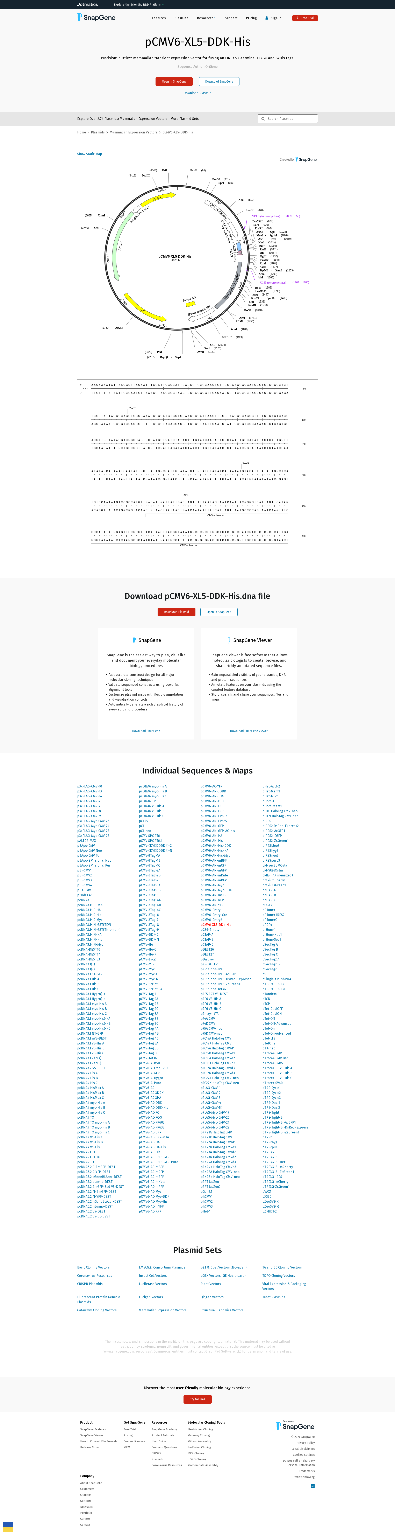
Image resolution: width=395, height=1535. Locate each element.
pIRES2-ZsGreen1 (275, 841)
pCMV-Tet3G (148, 1058)
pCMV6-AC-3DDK (151, 1093)
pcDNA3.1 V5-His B (90, 1048)
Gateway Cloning (199, 1435)
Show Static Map (89, 154)
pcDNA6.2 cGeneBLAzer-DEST (99, 1177)
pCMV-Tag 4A (148, 1028)
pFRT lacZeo (210, 1182)
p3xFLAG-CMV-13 (89, 791)
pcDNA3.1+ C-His (89, 915)
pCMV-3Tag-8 (149, 925)
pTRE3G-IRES (272, 1177)
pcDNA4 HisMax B (90, 1093)
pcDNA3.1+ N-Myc (90, 944)
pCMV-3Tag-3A (149, 885)
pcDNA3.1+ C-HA (89, 910)
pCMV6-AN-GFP (212, 826)
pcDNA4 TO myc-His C (93, 1132)
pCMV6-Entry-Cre (214, 915)
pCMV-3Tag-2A (149, 870)
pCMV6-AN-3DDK (213, 791)
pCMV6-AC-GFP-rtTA (154, 1137)
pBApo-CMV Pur (89, 855)
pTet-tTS (268, 1038)
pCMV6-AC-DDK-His (153, 1108)
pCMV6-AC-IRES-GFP (154, 1157)
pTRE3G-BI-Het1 (274, 1162)
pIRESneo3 (270, 855)
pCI (141, 826)
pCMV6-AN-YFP (212, 905)
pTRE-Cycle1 (271, 1088)
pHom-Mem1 (272, 806)
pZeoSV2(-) (270, 1206)
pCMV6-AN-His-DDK (216, 846)
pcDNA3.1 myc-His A (92, 1004)
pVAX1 (266, 1192)
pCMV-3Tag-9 (149, 930)
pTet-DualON (272, 1014)
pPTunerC (269, 920)
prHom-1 (268, 930)
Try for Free (197, 1399)
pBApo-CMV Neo (89, 851)
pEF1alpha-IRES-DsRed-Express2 (226, 979)
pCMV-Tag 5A (148, 1043)
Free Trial (307, 18)
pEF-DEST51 (209, 964)
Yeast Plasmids (273, 1297)
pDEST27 (207, 954)
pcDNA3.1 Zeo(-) (89, 1063)
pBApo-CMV (86, 846)
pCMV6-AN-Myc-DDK (216, 890)
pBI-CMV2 (84, 875)
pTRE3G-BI (270, 1157)
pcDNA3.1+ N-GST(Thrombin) (98, 930)
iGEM (127, 1447)
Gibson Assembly (199, 1441)
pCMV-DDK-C (148, 935)
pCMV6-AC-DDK (150, 1103)
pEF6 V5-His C (211, 1009)
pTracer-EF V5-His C (277, 1078)
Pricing (251, 18)
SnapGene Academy (165, 1429)
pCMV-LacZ (147, 959)
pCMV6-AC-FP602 (152, 1122)
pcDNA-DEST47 (88, 954)
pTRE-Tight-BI (272, 1117)
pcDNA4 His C (87, 1083)
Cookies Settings (304, 1455)
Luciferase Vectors (153, 1284)
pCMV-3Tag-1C (149, 865)
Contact (85, 1525)
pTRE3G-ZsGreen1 (275, 1187)
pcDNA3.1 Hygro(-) (91, 999)
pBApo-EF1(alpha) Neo (94, 860)
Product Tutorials (163, 1435)
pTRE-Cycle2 (271, 1093)
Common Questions (164, 1447)
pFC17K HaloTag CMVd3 (218, 1073)
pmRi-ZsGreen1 (274, 885)
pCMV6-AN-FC (211, 806)
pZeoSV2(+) (270, 1201)
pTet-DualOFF (272, 1009)
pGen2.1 (206, 1192)
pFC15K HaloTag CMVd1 (218, 1053)
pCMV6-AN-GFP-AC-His (218, 831)
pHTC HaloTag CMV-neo (279, 811)
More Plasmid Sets (185, 119)
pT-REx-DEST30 (274, 984)
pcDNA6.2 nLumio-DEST (95, 1206)
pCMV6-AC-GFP (150, 1132)
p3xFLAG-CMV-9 (89, 816)
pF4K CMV (208, 1024)
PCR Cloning (196, 1453)
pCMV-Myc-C (148, 974)
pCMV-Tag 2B (148, 1004)
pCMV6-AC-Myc (150, 1192)
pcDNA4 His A (87, 1073)
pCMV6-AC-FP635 (151, 1127)
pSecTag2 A (270, 959)
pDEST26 (207, 949)
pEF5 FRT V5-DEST (214, 994)
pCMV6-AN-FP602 (214, 816)
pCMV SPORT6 (149, 836)
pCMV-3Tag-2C (149, 880)
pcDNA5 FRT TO (88, 1157)
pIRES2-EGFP (272, 836)
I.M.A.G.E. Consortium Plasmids (162, 1267)
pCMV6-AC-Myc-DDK (154, 1197)
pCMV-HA (146, 944)
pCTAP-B (207, 940)
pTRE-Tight (270, 1112)
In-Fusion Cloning (199, 1447)
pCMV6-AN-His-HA (214, 851)
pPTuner (268, 910)
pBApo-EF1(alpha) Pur (93, 865)
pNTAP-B (269, 895)
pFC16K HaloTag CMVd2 (218, 1063)
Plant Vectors (211, 1284)
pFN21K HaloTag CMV (216, 1137)
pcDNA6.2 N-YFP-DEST (94, 1197)
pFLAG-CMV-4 (211, 1103)
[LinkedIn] (313, 1486)
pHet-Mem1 (271, 791)
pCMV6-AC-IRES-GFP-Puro (158, 1162)
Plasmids (181, 18)
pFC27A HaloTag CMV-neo (220, 1078)
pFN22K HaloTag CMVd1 (218, 1147)
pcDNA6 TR (147, 801)
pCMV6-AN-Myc (212, 885)
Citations (85, 1495)
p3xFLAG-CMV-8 (89, 811)
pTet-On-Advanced (276, 1033)
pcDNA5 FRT (86, 1152)
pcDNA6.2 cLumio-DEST (95, 1182)
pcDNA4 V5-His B (90, 1142)
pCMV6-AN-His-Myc (215, 855)
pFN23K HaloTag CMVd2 (218, 1157)
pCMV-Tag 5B (148, 1048)
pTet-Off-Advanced (277, 1024)
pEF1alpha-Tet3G (213, 989)
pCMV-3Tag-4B (150, 905)
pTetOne (268, 1043)
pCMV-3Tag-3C (149, 895)
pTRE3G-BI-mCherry (277, 1167)
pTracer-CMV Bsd (275, 1058)
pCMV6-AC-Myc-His (153, 1201)
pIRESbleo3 (270, 846)
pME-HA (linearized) (277, 875)
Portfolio (86, 1513)
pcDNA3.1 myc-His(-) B (93, 1024)
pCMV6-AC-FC (149, 1112)
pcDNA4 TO (85, 1117)
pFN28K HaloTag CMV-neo (220, 1177)
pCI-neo (145, 831)
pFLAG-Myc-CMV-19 (215, 1112)
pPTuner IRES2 (273, 915)
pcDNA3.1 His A (88, 979)
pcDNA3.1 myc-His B (92, 1009)
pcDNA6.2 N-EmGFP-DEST (96, 1192)
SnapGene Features (93, 1429)
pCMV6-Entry (211, 910)
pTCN (266, 999)
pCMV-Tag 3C (148, 1024)
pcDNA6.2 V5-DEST (91, 1211)
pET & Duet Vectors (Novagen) (223, 1267)
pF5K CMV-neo (211, 1033)
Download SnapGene (219, 81)
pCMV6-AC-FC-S (150, 1117)
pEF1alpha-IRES (212, 969)
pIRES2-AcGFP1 (273, 831)
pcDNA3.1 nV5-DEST (92, 1038)
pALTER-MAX (86, 841)
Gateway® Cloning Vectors (97, 1310)
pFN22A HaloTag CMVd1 (218, 1142)
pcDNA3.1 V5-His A (90, 1043)
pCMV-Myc (147, 969)
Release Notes (90, 1447)
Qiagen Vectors (212, 1297)
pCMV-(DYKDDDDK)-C (155, 846)
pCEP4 (143, 821)
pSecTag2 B (271, 964)
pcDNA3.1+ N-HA (89, 935)
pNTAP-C (269, 900)
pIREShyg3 (270, 851)
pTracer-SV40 (272, 1083)
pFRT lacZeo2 (211, 1187)
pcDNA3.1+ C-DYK (90, 905)
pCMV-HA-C (147, 949)
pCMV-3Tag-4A (150, 900)
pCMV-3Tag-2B (149, 875)
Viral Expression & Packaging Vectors (284, 1286)
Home (81, 132)
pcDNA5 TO (85, 1162)
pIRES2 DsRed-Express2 (280, 826)
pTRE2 (267, 1137)
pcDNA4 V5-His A (89, 1137)
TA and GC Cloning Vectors (282, 1267)
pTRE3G (268, 1152)
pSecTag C (270, 954)
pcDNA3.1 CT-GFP (89, 974)
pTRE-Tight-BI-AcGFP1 (279, 1122)
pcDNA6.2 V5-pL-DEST (93, 1216)
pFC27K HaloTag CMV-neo (220, 1083)
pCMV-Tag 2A (148, 999)
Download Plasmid (197, 93)
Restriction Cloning (200, 1429)
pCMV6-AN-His (212, 841)
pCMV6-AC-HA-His (152, 1147)
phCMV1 (207, 1197)
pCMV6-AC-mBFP (151, 1167)
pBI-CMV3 (84, 880)
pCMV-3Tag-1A (149, 855)
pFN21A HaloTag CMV (216, 1132)
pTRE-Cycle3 (271, 1098)
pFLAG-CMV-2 (211, 1093)
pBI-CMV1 (84, 870)
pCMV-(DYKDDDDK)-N (155, 851)
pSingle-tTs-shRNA (276, 979)
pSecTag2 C (270, 969)
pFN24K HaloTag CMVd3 (218, 1167)
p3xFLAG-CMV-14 (89, 796)
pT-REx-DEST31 (273, 989)
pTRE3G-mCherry (275, 1182)
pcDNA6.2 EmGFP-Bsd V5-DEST (100, 1187)
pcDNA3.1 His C (88, 989)
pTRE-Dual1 (271, 1103)
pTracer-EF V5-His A (277, 1068)
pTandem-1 (270, 994)
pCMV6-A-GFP (149, 1073)
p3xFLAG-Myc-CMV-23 (93, 821)
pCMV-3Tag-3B (149, 890)
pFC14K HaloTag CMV (216, 1043)
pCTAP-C (207, 944)
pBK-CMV (84, 890)
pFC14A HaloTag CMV (216, 1038)
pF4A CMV (208, 1019)
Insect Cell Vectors (153, 1276)
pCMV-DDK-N (149, 940)
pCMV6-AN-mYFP (213, 895)
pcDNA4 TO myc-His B (93, 1127)
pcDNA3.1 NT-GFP (90, 1033)
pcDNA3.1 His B (88, 984)
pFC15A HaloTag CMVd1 (218, 1048)
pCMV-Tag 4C (148, 1038)
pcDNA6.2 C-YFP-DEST (93, 1172)
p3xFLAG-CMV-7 (88, 801)
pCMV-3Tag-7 (148, 920)
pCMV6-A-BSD (149, 1063)
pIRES (266, 821)
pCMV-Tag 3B (148, 1019)
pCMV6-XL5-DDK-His (216, 925)
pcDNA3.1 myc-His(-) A (93, 1019)
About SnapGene (91, 1483)
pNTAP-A (269, 890)
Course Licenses (134, 1441)
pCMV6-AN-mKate (214, 875)
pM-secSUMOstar (275, 865)
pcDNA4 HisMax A (90, 1088)
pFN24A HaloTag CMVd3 (218, 1162)
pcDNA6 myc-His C (153, 796)
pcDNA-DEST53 (88, 959)
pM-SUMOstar (272, 870)
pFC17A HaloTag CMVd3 (218, 1068)
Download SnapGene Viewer (249, 731)
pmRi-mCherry (273, 880)
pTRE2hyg (269, 1142)
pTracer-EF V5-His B (277, 1073)
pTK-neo (268, 1048)
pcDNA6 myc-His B (153, 791)
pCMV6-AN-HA (211, 836)
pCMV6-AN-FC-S (212, 811)
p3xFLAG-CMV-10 (89, 786)
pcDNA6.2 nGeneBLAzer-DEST (99, 1201)
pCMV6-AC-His (149, 1152)
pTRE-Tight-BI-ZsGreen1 (280, 1132)
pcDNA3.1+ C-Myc (89, 920)
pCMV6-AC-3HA (150, 1098)
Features (159, 18)
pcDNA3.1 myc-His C (92, 1014)
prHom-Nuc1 (272, 935)
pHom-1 (268, 801)
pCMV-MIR (147, 964)
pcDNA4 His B (87, 1078)
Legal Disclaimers (303, 1449)
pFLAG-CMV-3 (211, 1098)
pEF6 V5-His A (211, 999)
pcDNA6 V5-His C (151, 816)
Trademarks (307, 1471)
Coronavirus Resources (94, 1276)
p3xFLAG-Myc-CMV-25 (93, 831)
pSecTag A (270, 944)
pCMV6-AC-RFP (150, 1211)
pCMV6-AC (146, 1088)
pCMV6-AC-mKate (152, 1182)
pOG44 (267, 905)
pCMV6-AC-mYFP (151, 1206)
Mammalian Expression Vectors (163, 1310)
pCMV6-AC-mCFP (151, 1172)
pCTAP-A (207, 935)
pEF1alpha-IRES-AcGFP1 (219, 974)
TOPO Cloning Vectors (278, 1276)
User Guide (159, 1441)
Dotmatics (86, 1507)
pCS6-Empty (210, 930)
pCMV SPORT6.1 (150, 841)
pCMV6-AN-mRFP (214, 880)
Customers (87, 1489)
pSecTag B (270, 949)
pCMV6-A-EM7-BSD (153, 1068)
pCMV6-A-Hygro (151, 1078)
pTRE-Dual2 (271, 1108)
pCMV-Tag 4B (149, 1033)
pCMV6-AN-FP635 (214, 821)
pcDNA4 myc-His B (91, 1108)
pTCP (266, 1004)
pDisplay (207, 959)
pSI (264, 974)
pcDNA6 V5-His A (151, 806)
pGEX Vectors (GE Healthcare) (223, 1276)
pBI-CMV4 (84, 885)
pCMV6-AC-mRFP (151, 1187)
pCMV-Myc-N (148, 979)
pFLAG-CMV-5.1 (212, 1108)
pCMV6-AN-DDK (213, 801)
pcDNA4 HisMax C (90, 1098)
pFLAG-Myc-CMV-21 (215, 1122)
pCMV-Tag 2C (148, 1009)
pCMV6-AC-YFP (212, 786)
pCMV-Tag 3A (148, 1014)
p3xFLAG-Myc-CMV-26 (93, 836)
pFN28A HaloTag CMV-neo (220, 1172)
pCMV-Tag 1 (147, 994)
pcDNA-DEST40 (88, 949)
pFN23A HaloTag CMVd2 (218, 1152)
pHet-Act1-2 (271, 786)
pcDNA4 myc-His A (91, 1103)
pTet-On (268, 1028)
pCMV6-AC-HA (149, 1142)
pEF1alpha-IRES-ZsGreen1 (220, 984)
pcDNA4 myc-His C (91, 1112)
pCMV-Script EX (150, 989)
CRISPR (156, 1453)
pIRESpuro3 (271, 860)
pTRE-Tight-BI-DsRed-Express (285, 1127)
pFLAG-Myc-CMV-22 (215, 1127)
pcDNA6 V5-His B (151, 811)
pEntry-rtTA (209, 1014)
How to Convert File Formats (98, 1441)
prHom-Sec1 (271, 940)
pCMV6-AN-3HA (212, 796)
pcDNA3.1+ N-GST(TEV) (94, 925)
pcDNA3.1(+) (86, 964)
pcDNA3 (83, 900)
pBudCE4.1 (85, 895)
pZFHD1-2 (269, 1211)
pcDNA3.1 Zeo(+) (89, 1058)
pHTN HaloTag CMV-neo (280, 816)
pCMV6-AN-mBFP (214, 860)
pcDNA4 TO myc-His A (93, 1122)
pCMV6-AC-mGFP (151, 1177)
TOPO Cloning (197, 1459)
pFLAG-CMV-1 (210, 1088)
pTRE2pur (269, 1147)
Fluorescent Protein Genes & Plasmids (99, 1299)
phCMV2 (207, 1201)
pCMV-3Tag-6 (149, 915)
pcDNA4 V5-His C (89, 1147)
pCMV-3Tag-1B (149, 860)
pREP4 (267, 925)
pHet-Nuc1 (270, 796)
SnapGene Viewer (91, 1435)
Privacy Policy (305, 1443)
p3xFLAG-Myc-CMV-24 (93, 826)
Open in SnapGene (174, 81)
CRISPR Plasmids (90, 1284)
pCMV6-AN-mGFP (214, 870)
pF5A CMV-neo (211, 1028)
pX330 (266, 1197)
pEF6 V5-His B (211, 1004)
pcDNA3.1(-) (86, 969)
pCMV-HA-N (148, 954)
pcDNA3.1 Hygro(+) (91, 994)
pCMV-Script (148, 984)
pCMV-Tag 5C (148, 1053)
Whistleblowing (304, 1477)
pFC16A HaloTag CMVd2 (218, 1058)
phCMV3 (207, 1206)
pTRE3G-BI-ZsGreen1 (278, 1172)
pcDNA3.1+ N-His (89, 940)
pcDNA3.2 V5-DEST (91, 1068)
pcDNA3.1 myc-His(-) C (93, 1028)
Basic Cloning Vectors (93, 1267)
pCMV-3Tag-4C (150, 910)
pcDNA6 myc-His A (153, 786)
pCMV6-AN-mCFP (214, 865)
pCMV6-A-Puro (150, 1083)
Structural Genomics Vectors (222, 1310)
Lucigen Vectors (151, 1297)
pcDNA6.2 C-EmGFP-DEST (96, 1167)
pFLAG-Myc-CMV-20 (215, 1117)
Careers (85, 1519)
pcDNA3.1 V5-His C (90, 1053)
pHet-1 (205, 1211)
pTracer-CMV (272, 1053)
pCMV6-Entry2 (211, 920)
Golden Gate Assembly (203, 1465)
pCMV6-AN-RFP (212, 900)
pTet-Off (268, 1019)
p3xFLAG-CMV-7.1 (89, 806)
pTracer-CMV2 (272, 1063)
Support (231, 18)
